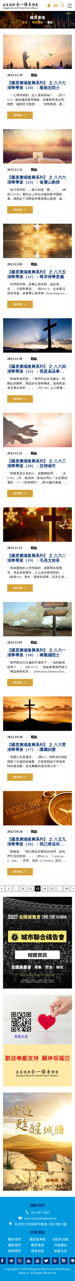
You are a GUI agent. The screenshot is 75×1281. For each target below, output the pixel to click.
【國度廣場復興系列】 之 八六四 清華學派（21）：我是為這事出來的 (36, 369)
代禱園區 (60, 1245)
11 (23, 888)
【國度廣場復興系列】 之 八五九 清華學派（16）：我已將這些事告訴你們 (36, 841)
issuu (64, 1260)
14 (44, 888)
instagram (20, 1260)
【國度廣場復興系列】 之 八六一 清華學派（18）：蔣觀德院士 (36, 652)
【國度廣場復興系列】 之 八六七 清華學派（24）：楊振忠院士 (36, 85)
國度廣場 (37, 22)
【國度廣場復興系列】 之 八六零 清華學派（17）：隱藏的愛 (36, 747)
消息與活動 (60, 1239)
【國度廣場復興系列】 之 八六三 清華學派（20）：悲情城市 (36, 463)
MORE (18, 115)
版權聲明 (14, 1251)
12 (30, 888)
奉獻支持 (60, 1251)
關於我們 (14, 1239)
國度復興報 (37, 1239)
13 (37, 888)
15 (51, 888)
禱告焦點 (37, 1251)
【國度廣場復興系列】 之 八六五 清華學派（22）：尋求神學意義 (36, 274)
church (28, 1260)
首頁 (25, 22)
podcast (55, 1260)
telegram (11, 1260)
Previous (6, 943)
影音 (49, 6)
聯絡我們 (14, 1245)
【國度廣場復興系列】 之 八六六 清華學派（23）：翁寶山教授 (36, 179)
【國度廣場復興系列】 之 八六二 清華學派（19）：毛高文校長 (36, 558)
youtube (37, 1260)
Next (69, 943)
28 (66, 888)
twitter (46, 1260)
